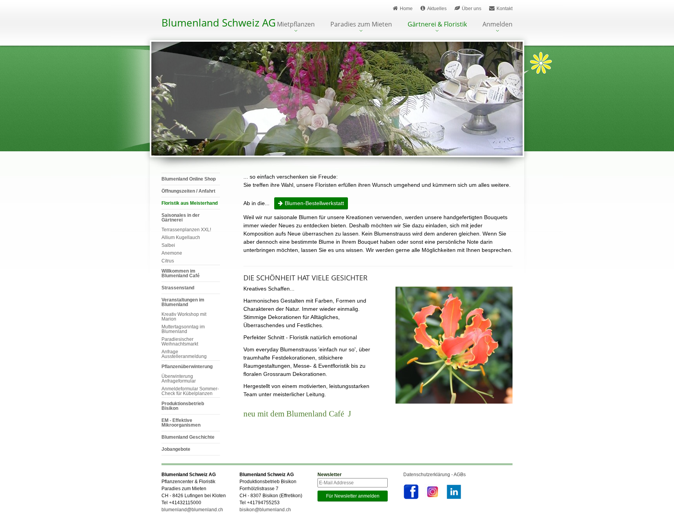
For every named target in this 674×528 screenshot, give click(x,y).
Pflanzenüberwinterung (187, 366)
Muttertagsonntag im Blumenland (183, 329)
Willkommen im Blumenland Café (180, 273)
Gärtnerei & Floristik (437, 24)
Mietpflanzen (296, 24)
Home (406, 8)
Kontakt (505, 8)
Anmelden (497, 24)
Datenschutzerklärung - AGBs (434, 474)
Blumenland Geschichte (188, 437)
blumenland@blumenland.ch (192, 509)
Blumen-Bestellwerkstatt (314, 203)
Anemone (171, 253)
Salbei (168, 245)
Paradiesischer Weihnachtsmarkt (179, 342)
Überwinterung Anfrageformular (178, 379)
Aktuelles (437, 8)
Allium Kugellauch (180, 237)
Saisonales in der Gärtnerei (180, 218)
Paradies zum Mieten (361, 24)
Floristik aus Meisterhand (189, 203)
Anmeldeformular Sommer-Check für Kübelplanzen (190, 391)
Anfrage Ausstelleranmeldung (184, 354)
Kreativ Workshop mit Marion (183, 317)
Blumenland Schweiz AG (218, 23)
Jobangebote (175, 449)
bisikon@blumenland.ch (265, 509)
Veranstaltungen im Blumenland (182, 302)
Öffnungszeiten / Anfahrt (188, 191)
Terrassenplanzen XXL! (186, 229)
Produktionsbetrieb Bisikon (182, 406)
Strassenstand (177, 288)
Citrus (167, 261)
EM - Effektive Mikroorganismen (180, 423)
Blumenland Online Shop (188, 179)
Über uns (471, 8)
